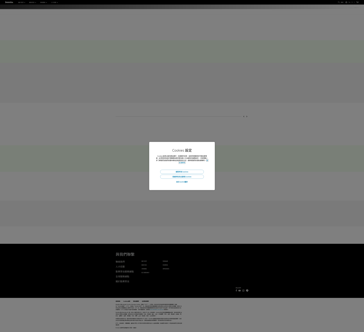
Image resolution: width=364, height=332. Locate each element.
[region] (182, 166)
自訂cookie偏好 (182, 182)
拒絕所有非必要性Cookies (182, 177)
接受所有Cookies (182, 172)
